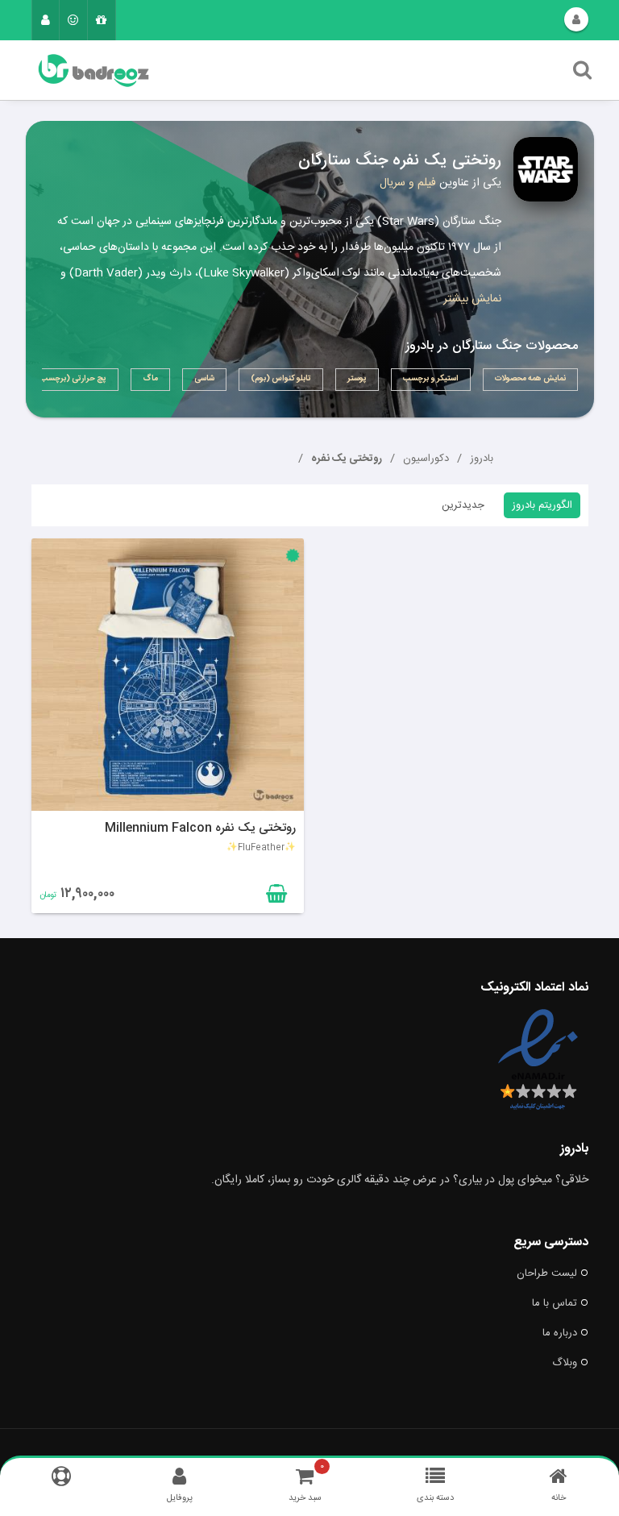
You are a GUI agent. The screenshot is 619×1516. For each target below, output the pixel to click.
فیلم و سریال (408, 183)
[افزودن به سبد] (274, 897)
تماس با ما (554, 1303)
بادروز (481, 458)
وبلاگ (564, 1363)
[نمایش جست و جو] (582, 74)
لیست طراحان (547, 1273)
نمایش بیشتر (472, 299)
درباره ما (559, 1333)
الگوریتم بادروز (542, 505)
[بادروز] (227, 70)
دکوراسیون (426, 458)
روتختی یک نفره (346, 458)
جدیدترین (463, 505)
